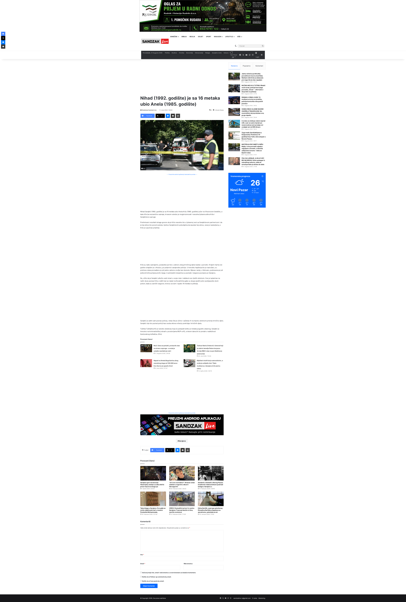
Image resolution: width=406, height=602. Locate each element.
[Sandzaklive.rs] (155, 41)
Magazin (217, 36)
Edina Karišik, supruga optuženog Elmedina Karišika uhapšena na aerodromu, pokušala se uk (210, 510)
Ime (142, 554)
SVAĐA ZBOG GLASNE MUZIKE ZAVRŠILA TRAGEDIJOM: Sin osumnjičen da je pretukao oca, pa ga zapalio (253, 112)
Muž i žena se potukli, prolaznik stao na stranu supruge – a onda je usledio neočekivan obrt (167, 348)
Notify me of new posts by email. (153, 581)
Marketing (262, 598)
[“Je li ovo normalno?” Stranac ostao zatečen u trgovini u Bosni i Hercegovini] (182, 473)
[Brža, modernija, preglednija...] (182, 425)
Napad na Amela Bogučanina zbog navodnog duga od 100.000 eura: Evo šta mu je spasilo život (166, 363)
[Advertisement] (182, 77)
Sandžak (173, 36)
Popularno (246, 66)
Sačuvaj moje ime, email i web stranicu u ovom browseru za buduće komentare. (169, 572)
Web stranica (188, 563)
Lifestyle (229, 36)
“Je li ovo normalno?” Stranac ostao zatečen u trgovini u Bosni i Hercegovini (182, 484)
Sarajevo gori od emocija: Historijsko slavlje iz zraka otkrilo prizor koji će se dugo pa (152, 484)
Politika (167, 53)
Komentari (259, 66)
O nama (254, 598)
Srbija (184, 36)
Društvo (174, 53)
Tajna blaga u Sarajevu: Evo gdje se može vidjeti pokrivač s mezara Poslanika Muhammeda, (152, 510)
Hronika (181, 53)
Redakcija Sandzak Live (149, 110)
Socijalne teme (217, 53)
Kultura (226, 53)
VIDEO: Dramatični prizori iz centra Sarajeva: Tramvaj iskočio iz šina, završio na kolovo (181, 510)
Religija (207, 53)
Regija (192, 36)
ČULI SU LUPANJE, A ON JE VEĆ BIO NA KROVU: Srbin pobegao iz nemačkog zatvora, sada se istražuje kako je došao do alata (253, 161)
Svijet (200, 36)
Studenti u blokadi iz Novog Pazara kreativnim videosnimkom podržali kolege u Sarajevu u (210, 484)
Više (239, 36)
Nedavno (234, 66)
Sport (208, 36)
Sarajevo (182, 441)
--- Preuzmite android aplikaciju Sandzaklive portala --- (182, 174)
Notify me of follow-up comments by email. (156, 577)
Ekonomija (189, 53)
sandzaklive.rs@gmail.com (242, 598)
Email (142, 563)
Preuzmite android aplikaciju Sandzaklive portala (182, 413)
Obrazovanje (199, 53)
